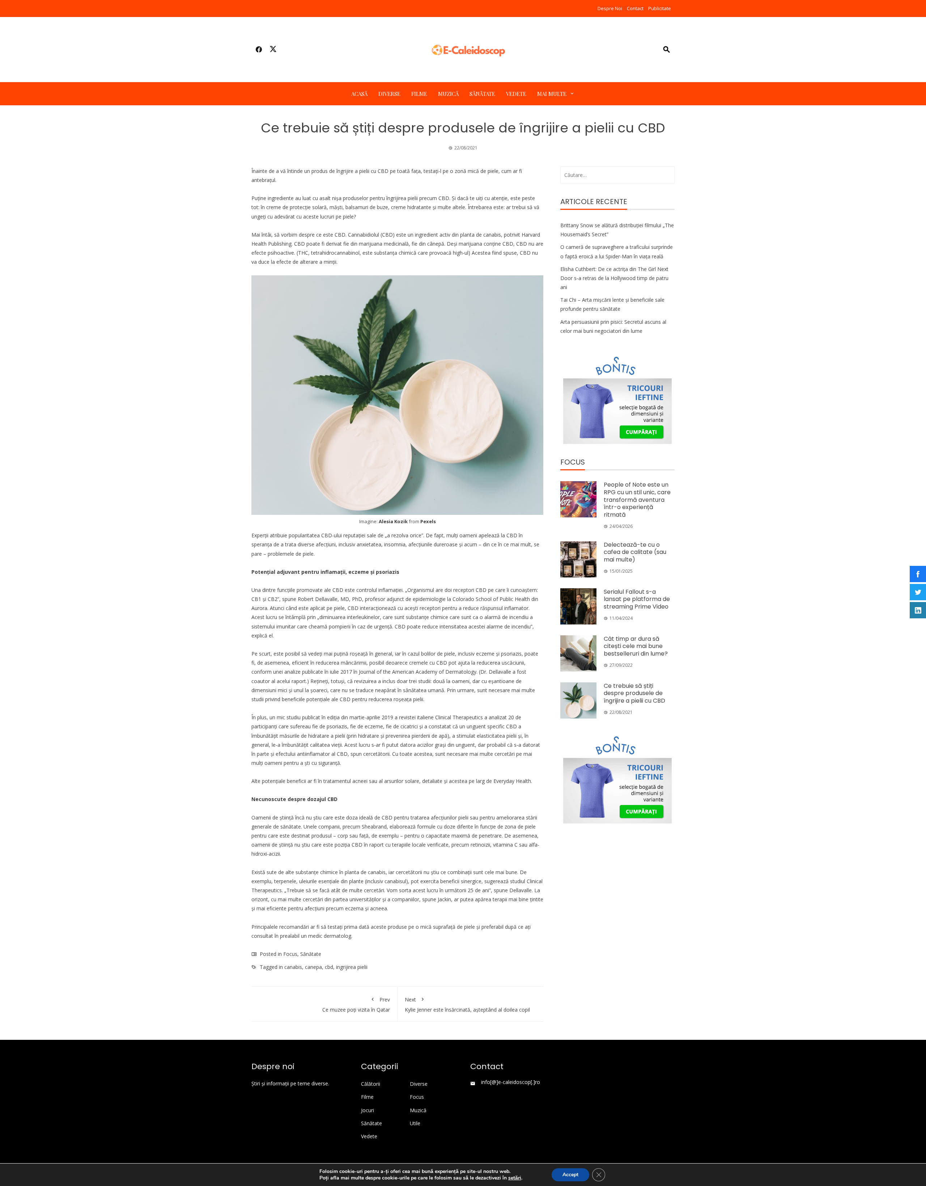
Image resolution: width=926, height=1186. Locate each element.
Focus (290, 953)
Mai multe (551, 93)
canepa (313, 966)
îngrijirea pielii (402, 198)
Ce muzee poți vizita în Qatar (356, 1004)
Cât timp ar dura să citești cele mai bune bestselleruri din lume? (636, 646)
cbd (329, 966)
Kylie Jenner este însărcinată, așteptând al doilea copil (467, 1004)
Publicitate (659, 8)
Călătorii (370, 1084)
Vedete (516, 93)
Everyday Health (512, 781)
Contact (635, 8)
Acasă (359, 93)
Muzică (448, 93)
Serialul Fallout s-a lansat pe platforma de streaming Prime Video (637, 599)
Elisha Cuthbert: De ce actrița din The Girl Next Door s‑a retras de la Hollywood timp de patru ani (614, 278)
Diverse (389, 93)
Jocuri (367, 1110)
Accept (570, 1174)
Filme (419, 93)
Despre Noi (610, 8)
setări (514, 1178)
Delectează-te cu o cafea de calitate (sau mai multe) (635, 552)
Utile (415, 1123)
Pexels (428, 521)
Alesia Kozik (393, 521)
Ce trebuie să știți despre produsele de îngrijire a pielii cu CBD (634, 693)
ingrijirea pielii (352, 966)
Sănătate (482, 93)
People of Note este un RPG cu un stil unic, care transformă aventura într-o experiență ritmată (637, 499)
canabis (293, 966)
